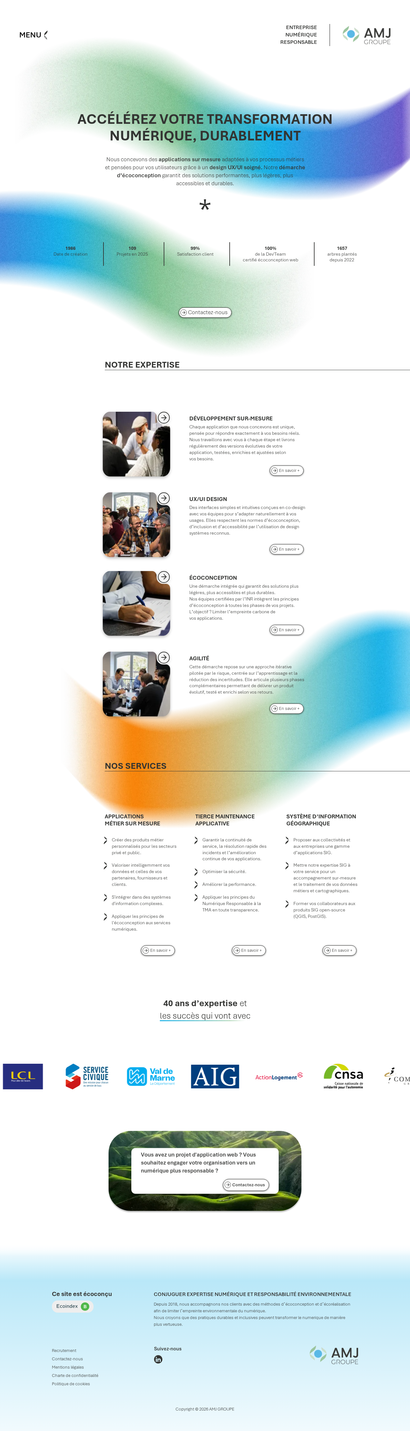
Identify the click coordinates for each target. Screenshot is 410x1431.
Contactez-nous (207, 312)
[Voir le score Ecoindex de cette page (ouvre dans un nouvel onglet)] (73, 1306)
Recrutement (64, 1350)
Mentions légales (68, 1367)
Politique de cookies (71, 1384)
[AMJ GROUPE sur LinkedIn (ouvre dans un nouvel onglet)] (158, 1359)
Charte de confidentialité (75, 1375)
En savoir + (291, 470)
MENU (30, 35)
